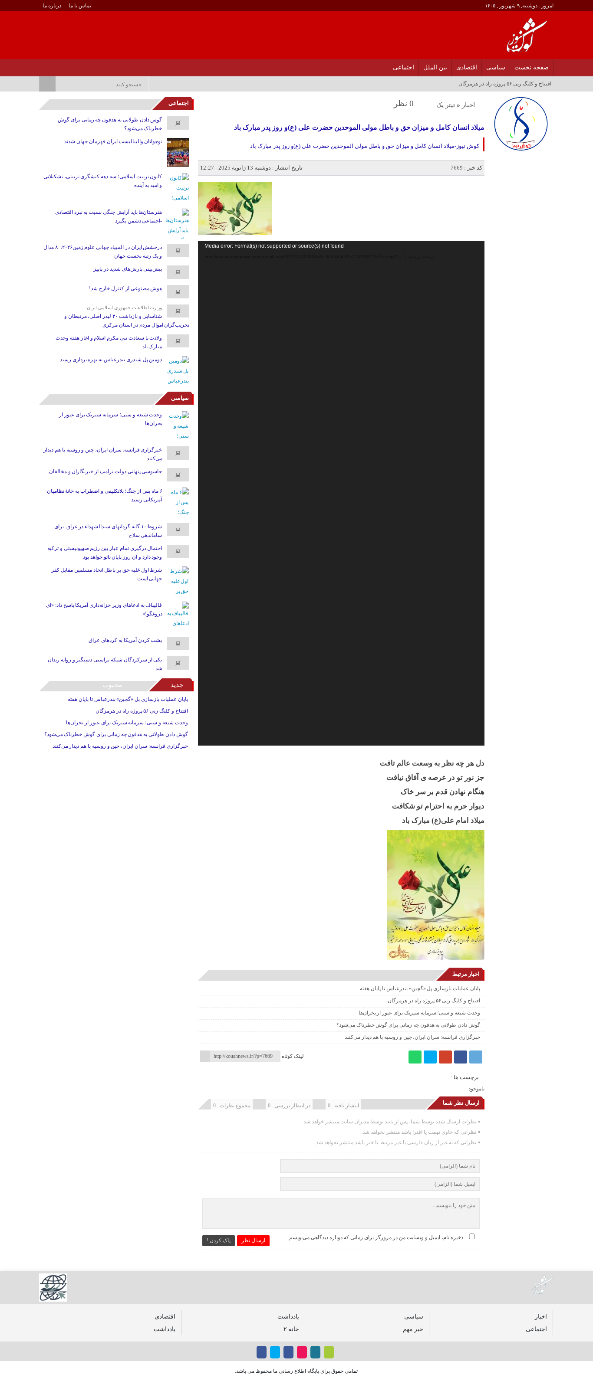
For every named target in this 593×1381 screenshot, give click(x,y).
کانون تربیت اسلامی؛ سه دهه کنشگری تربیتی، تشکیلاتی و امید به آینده (102, 180)
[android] (329, 1352)
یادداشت (288, 1316)
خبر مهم (413, 1328)
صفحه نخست (531, 67)
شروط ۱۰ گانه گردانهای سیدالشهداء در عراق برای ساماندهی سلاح (108, 531)
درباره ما (52, 6)
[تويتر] (75, 65)
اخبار (468, 104)
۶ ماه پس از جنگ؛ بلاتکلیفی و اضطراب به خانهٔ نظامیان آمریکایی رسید (104, 495)
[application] (341, 493)
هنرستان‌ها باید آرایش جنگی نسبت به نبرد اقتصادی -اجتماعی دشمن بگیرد (108, 216)
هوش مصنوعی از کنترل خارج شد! (125, 288)
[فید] (41, 65)
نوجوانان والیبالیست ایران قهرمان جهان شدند (113, 141)
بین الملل (435, 67)
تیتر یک (445, 104)
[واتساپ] (415, 1057)
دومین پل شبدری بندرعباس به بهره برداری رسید (111, 360)
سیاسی (495, 67)
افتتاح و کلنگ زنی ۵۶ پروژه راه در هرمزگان (434, 1001)
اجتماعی (403, 67)
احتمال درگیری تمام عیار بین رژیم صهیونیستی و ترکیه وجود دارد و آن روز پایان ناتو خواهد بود (104, 552)
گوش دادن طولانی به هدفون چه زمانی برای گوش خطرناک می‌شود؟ (408, 1025)
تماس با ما (80, 6)
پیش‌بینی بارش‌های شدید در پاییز (127, 269)
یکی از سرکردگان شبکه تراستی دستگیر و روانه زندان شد (105, 664)
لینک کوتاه (293, 1056)
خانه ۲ (291, 1328)
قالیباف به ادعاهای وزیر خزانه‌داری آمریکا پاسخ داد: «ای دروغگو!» (104, 609)
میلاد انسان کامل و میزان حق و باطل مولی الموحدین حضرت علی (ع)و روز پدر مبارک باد (359, 127)
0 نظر (404, 103)
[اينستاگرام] (86, 65)
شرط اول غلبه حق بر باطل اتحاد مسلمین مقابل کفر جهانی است (106, 574)
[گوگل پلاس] (445, 1057)
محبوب (112, 684)
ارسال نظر (253, 1240)
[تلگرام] (475, 1057)
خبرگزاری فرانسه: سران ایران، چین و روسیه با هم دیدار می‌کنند (412, 1037)
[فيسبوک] (98, 65)
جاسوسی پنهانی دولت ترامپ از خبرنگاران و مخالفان (105, 471)
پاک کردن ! (219, 1240)
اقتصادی (466, 67)
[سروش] (52, 65)
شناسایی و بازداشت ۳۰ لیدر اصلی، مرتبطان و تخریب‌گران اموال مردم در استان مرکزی (127, 320)
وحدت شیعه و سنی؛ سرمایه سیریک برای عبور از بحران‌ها (419, 1013)
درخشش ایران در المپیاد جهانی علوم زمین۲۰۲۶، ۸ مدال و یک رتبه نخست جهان (102, 251)
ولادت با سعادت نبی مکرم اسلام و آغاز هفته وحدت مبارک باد (109, 342)
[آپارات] (64, 65)
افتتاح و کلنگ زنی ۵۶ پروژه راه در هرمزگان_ (503, 84)
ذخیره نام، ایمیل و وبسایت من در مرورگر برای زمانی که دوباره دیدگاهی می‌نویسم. (375, 1237)
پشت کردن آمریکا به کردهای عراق (125, 640)
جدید (177, 684)
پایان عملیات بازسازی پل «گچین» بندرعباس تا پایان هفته (420, 988)
